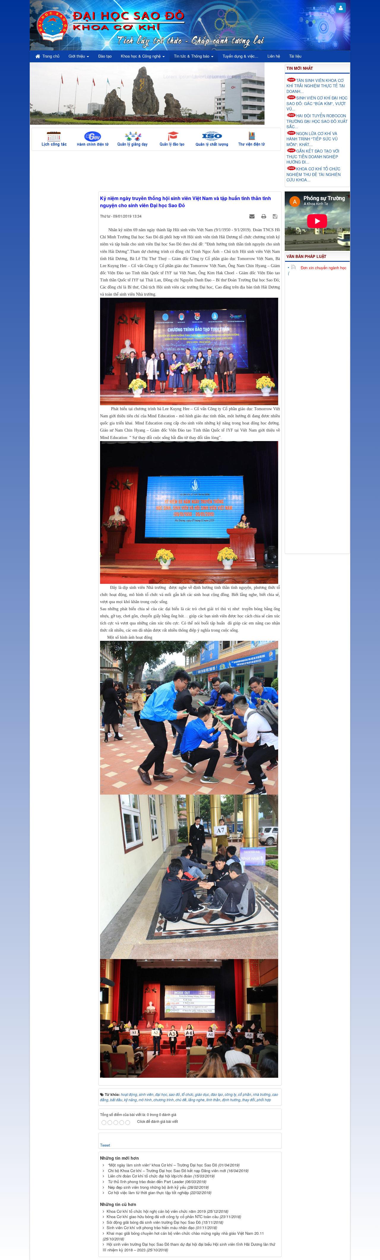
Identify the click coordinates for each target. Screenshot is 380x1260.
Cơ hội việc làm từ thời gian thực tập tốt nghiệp (148, 1192)
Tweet (105, 1145)
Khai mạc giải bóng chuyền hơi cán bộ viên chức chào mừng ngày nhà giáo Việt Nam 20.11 (185, 1233)
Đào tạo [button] (105, 56)
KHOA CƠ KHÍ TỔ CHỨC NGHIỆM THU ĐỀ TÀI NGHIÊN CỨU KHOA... (313, 174)
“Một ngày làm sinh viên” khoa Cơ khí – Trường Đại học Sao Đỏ (162, 1165)
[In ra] (264, 216)
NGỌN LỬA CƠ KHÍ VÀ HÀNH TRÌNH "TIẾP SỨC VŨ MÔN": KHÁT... (312, 139)
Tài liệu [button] (295, 56)
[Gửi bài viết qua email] (252, 216)
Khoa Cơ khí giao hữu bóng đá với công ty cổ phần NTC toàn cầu (162, 1216)
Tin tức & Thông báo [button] (192, 56)
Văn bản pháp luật (306, 256)
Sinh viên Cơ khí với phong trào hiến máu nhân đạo (150, 1227)
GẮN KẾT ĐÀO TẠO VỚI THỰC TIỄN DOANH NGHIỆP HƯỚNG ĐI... (312, 156)
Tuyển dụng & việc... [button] (240, 56)
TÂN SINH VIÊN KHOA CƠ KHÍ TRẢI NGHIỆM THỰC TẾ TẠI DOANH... (315, 85)
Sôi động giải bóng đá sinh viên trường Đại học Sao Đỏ (154, 1222)
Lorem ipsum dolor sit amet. (223, 76)
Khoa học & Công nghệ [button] (141, 56)
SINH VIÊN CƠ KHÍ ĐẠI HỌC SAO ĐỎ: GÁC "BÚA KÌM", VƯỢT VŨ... (316, 103)
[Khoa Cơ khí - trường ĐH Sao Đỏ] (53, 25)
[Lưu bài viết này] (275, 216)
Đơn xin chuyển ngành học (323, 267)
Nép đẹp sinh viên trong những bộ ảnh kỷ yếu (147, 1187)
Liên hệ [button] (273, 56)
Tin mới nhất (299, 68)
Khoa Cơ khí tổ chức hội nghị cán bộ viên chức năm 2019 (156, 1211)
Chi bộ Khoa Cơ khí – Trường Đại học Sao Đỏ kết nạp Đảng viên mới (167, 1170)
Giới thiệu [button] (77, 56)
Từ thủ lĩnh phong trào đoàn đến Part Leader (146, 1181)
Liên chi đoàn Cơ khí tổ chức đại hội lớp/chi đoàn (150, 1176)
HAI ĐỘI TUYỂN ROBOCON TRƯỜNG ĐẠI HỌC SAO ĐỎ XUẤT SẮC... (317, 121)
